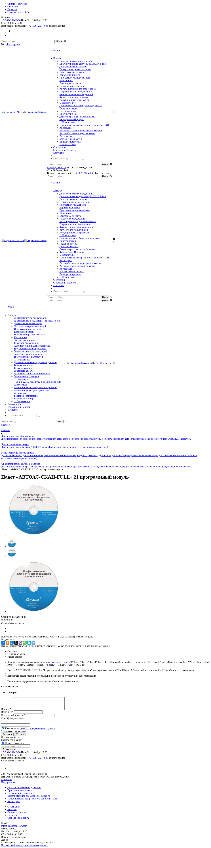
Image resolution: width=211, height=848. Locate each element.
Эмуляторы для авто (70, 83)
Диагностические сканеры (73, 66)
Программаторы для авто (72, 72)
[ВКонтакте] (3, 643)
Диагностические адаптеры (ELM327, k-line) (82, 63)
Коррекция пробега (69, 75)
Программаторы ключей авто (74, 77)
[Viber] (20, 643)
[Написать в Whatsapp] (9, 35)
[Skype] (29, 643)
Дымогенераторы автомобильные (77, 116)
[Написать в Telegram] (9, 32)
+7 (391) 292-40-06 (11, 20)
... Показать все (67, 102)
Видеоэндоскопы (68, 108)
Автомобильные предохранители (77, 133)
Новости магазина (14, 743)
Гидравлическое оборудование (75, 91)
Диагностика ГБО (68, 114)
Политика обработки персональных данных (24, 845)
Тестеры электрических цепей (75, 69)
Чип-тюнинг (66, 80)
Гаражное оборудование (72, 86)
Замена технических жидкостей (76, 94)
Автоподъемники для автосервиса (77, 88)
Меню (56, 50)
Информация (8, 782)
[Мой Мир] (12, 643)
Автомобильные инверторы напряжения (80, 130)
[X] (16, 643)
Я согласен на (30, 728)
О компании (59, 150)
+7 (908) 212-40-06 (38, 25)
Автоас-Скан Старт (57, 662)
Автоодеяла (65, 136)
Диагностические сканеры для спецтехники (153, 455)
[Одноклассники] (7, 643)
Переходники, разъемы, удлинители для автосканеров (101, 455)
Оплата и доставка (17, 812)
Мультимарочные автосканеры (57, 455)
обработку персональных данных (37, 728)
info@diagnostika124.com (14, 826)
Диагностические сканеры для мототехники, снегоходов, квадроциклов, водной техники (144, 466)
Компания (6, 779)
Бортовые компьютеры (71, 139)
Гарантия (12, 815)
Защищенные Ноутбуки (71, 119)
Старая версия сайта (18, 817)
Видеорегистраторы (70, 141)
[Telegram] (33, 643)
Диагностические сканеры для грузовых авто (25, 466)
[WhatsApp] (25, 643)
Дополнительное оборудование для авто (80, 105)
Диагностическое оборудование (76, 61)
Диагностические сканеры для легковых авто (73, 466)
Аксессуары (65, 127)
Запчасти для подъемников (73, 97)
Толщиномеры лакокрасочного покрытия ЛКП (84, 125)
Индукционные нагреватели (74, 100)
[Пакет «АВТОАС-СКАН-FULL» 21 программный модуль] (33, 535)
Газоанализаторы (68, 111)
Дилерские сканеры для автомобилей (21, 455)
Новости (71, 150)
